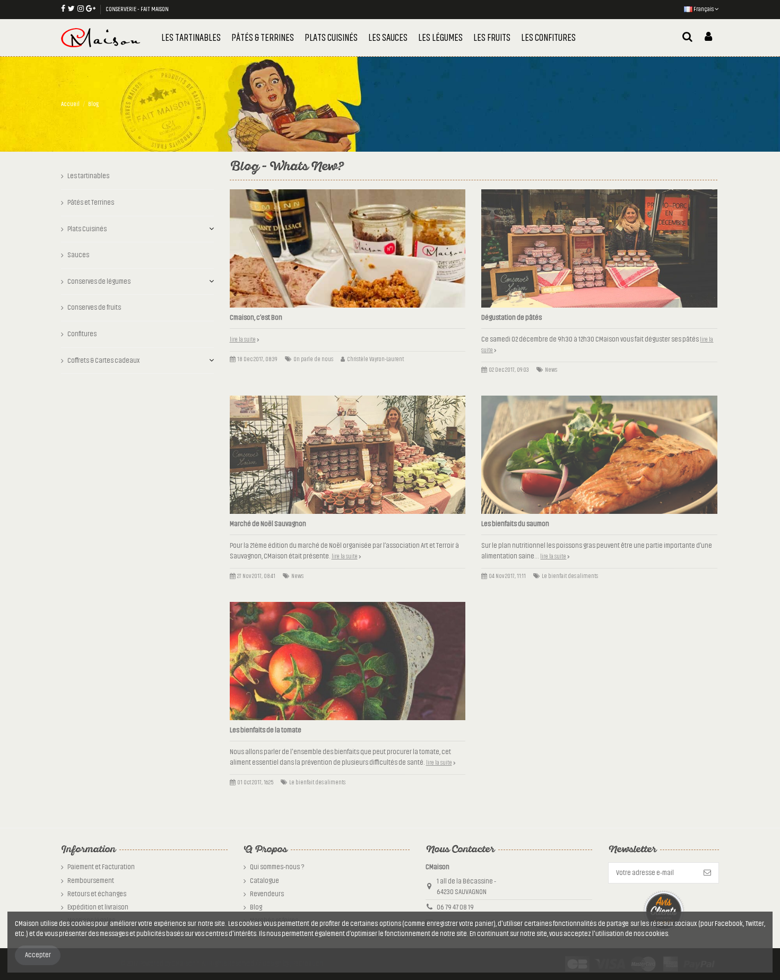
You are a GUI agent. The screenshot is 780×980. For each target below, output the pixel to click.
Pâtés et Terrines (90, 202)
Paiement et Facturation (101, 867)
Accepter (38, 955)
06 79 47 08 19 (455, 907)
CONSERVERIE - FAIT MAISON (137, 9)
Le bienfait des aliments (570, 576)
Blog (256, 907)
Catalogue (264, 881)
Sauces (78, 255)
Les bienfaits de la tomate (265, 730)
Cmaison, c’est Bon (256, 317)
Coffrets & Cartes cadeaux (103, 360)
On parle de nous (313, 359)
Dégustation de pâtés (511, 317)
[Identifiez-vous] (708, 37)
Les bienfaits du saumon (515, 524)
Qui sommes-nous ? (277, 867)
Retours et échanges (96, 894)
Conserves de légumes (99, 281)
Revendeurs (267, 894)
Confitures (82, 334)
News (551, 370)
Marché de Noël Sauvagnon (268, 524)
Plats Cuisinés (87, 229)
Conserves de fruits (94, 307)
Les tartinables (88, 176)
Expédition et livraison (97, 907)
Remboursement (90, 881)
